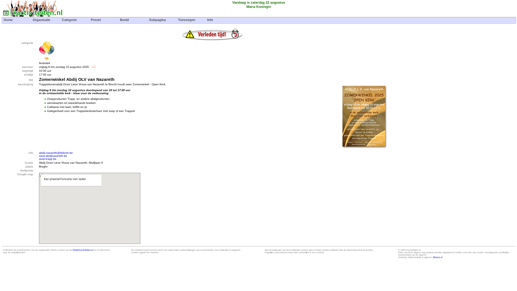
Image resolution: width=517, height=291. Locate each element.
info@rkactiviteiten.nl (83, 250)
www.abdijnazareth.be (53, 155)
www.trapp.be (47, 158)
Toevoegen (186, 20)
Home (8, 20)
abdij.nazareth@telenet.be (56, 152)
